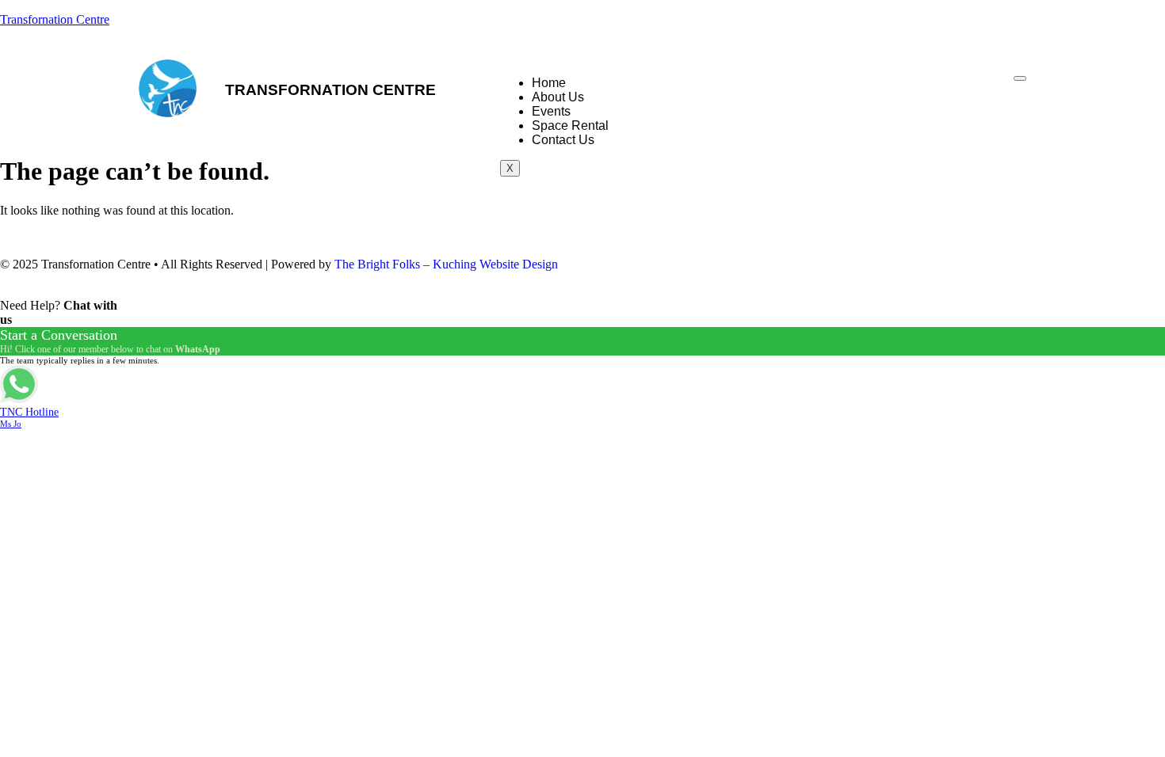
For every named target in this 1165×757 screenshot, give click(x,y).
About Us (558, 97)
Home (549, 82)
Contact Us (563, 139)
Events (551, 111)
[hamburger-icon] (1020, 78)
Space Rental (570, 125)
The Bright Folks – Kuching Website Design (446, 264)
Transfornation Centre (54, 19)
